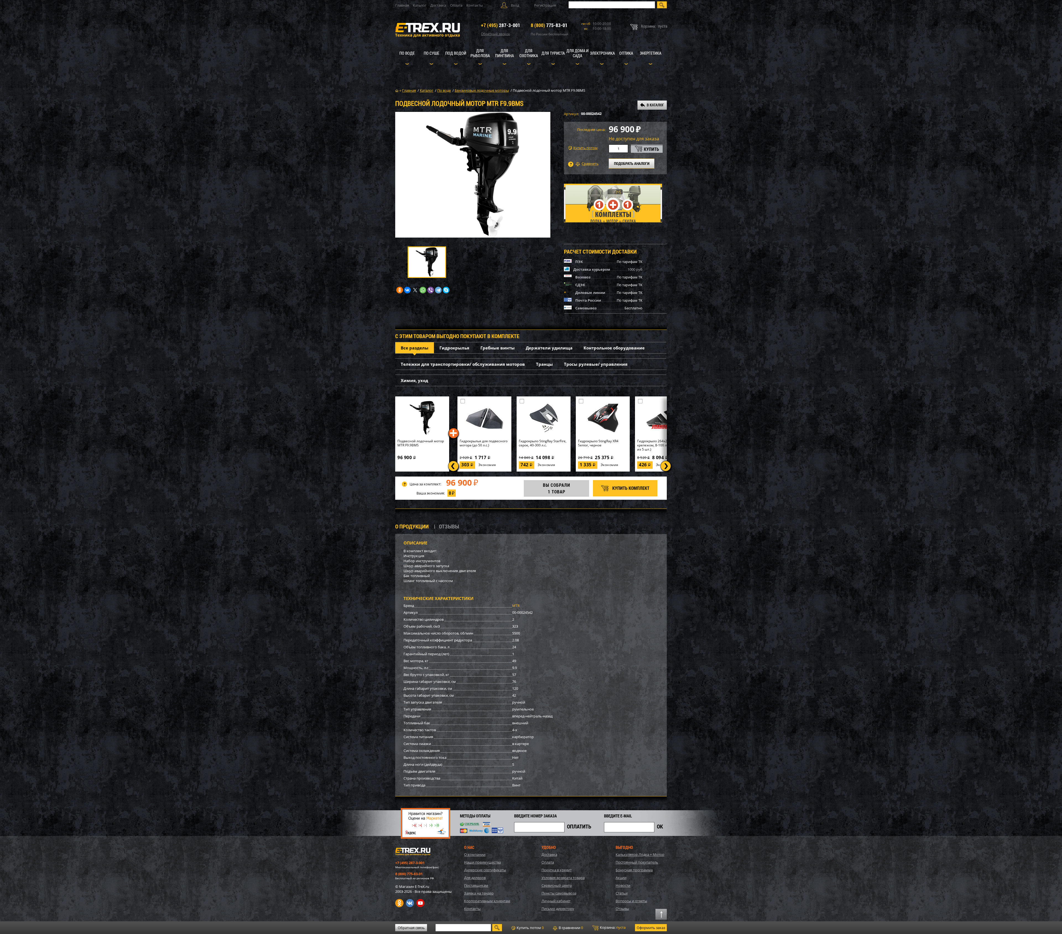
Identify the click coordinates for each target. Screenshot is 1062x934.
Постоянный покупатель (637, 862)
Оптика (626, 53)
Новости (623, 885)
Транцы (544, 364)
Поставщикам (476, 885)
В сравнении (570, 927)
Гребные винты (497, 348)
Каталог (419, 5)
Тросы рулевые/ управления (596, 364)
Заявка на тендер (479, 893)
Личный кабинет (556, 900)
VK (410, 903)
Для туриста (553, 53)
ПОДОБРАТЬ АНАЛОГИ (631, 163)
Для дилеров (475, 877)
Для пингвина (504, 53)
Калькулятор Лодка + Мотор (640, 854)
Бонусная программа (634, 869)
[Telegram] (438, 290)
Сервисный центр (557, 885)
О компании (474, 854)
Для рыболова (480, 53)
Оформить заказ (651, 927)
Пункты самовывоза (559, 893)
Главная (402, 5)
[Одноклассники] (399, 290)
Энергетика (650, 53)
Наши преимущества (482, 862)
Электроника (602, 53)
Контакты (474, 5)
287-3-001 (500, 25)
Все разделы (414, 348)
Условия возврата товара (563, 877)
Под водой (455, 53)
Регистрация (545, 5)
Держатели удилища (549, 348)
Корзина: (612, 927)
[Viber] (430, 290)
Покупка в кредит (557, 869)
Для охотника (528, 53)
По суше (431, 53)
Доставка (438, 5)
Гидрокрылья (454, 348)
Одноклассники (399, 903)
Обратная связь (411, 927)
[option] (472, 175)
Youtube (420, 903)
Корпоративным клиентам (487, 900)
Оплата (456, 5)
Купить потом (585, 148)
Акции (621, 877)
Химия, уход (414, 380)
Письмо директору (558, 908)
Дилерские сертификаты (485, 869)
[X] (415, 290)
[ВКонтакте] (407, 290)
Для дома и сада (577, 53)
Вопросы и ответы (631, 900)
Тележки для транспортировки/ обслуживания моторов (463, 364)
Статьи (622, 893)
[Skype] (446, 290)
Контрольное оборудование (614, 348)
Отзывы (622, 908)
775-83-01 (549, 25)
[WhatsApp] (423, 290)
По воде (407, 53)
